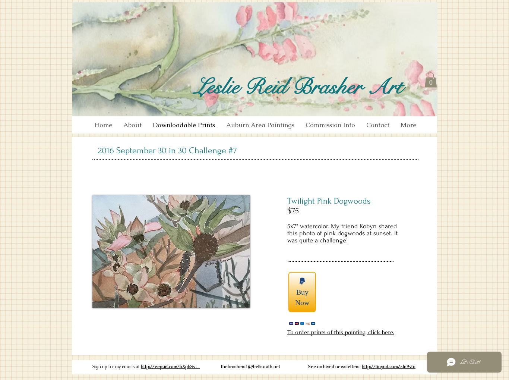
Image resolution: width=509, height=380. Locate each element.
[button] (430, 80)
